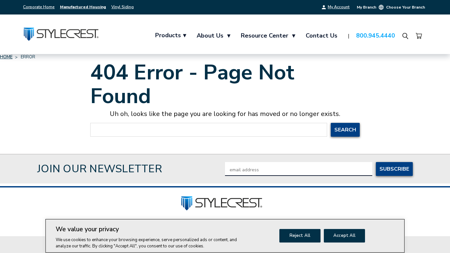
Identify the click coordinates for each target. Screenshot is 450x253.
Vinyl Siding (122, 7)
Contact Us (321, 36)
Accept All (344, 236)
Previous (433, 237)
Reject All (300, 236)
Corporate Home (39, 7)
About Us (213, 36)
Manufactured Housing (83, 7)
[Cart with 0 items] (418, 36)
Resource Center (268, 36)
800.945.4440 (375, 36)
